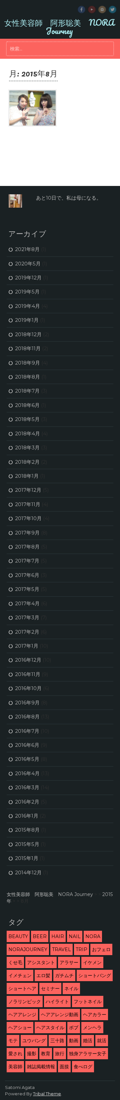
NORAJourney (27, 949)
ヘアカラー (94, 1015)
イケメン (92, 962)
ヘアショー (20, 1028)
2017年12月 (28, 490)
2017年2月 (27, 632)
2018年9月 (27, 363)
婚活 (87, 1041)
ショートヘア (22, 988)
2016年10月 (28, 688)
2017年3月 (27, 617)
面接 (64, 1067)
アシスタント (41, 962)
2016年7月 (27, 731)
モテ (13, 1041)
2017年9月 (27, 532)
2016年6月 (27, 745)
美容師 (15, 1067)
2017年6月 (27, 575)
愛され (15, 1054)
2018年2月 (27, 462)
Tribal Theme (47, 1093)
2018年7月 (27, 391)
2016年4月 (27, 773)
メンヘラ (92, 1028)
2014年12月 (28, 872)
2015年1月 (26, 858)
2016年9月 (27, 702)
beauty (18, 936)
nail (75, 936)
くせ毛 (15, 962)
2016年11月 (27, 674)
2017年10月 (28, 518)
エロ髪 (43, 975)
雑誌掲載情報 (41, 1067)
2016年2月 (27, 802)
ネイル (71, 988)
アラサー (69, 962)
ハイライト (57, 1002)
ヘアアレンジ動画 (59, 1015)
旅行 (59, 1054)
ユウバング (34, 1041)
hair (57, 936)
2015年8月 (27, 830)
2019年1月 (27, 320)
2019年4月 (27, 306)
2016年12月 (28, 660)
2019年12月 (28, 277)
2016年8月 (27, 716)
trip (81, 949)
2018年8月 (27, 377)
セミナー (50, 988)
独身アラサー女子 (87, 1054)
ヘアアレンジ (22, 1015)
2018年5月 (27, 419)
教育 (45, 1054)
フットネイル (88, 1002)
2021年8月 (27, 249)
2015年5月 (27, 844)
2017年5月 (27, 589)
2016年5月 (27, 759)
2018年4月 (27, 433)
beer (40, 936)
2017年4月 (27, 603)
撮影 (31, 1054)
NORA (92, 936)
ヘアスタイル (50, 1028)
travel (61, 949)
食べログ (83, 1067)
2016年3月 (27, 787)
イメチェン (20, 975)
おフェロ (101, 949)
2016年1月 (26, 816)
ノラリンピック (24, 1002)
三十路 (57, 1041)
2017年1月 (26, 646)
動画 (73, 1041)
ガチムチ (64, 975)
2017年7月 (27, 561)
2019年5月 (27, 291)
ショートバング (94, 975)
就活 (101, 1041)
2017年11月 (27, 504)
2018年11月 (28, 348)
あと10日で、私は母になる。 (68, 198)
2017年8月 (27, 546)
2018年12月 (28, 334)
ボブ (73, 1028)
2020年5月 (28, 263)
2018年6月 (27, 405)
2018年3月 (27, 447)
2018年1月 (27, 476)
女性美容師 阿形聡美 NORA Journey (59, 26)
